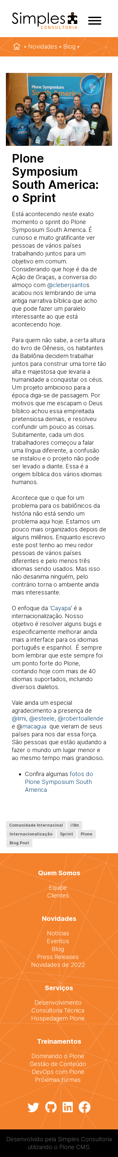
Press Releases (58, 956)
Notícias (58, 933)
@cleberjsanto (66, 284)
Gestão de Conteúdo (58, 1063)
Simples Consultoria (85, 1139)
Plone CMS (74, 1147)
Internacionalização (31, 834)
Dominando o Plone (57, 1056)
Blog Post (19, 842)
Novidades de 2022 (58, 964)
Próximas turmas (58, 1079)
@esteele (41, 718)
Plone (86, 834)
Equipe (58, 887)
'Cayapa (60, 608)
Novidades (42, 46)
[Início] (17, 47)
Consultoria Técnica (57, 1010)
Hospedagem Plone (58, 1018)
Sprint (66, 834)
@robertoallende (80, 718)
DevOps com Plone (58, 1071)
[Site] (44, 26)
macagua (34, 726)
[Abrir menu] (94, 21)
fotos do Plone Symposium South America (59, 781)
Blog (69, 46)
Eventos (58, 941)
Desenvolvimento (58, 1002)
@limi (19, 718)
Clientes (58, 895)
